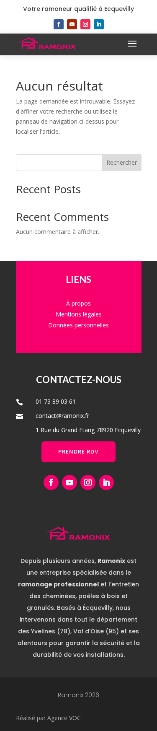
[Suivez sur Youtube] (72, 24)
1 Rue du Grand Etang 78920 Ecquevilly (88, 430)
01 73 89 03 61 (56, 401)
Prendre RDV (78, 452)
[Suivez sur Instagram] (85, 24)
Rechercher (121, 162)
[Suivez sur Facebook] (59, 24)
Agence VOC (64, 718)
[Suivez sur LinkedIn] (99, 24)
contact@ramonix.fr (62, 416)
